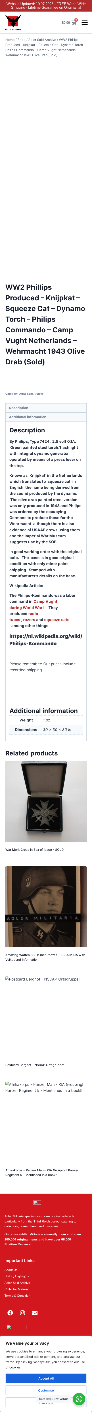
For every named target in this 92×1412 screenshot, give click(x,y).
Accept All (46, 1378)
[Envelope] (34, 1312)
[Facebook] (10, 1312)
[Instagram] (22, 1312)
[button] (85, 23)
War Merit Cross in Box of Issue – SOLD (34, 849)
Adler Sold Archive (31, 393)
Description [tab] (18, 408)
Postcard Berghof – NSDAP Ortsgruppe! (34, 1065)
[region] (46, 1374)
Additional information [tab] (27, 417)
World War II (34, 607)
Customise (46, 1390)
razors (29, 619)
